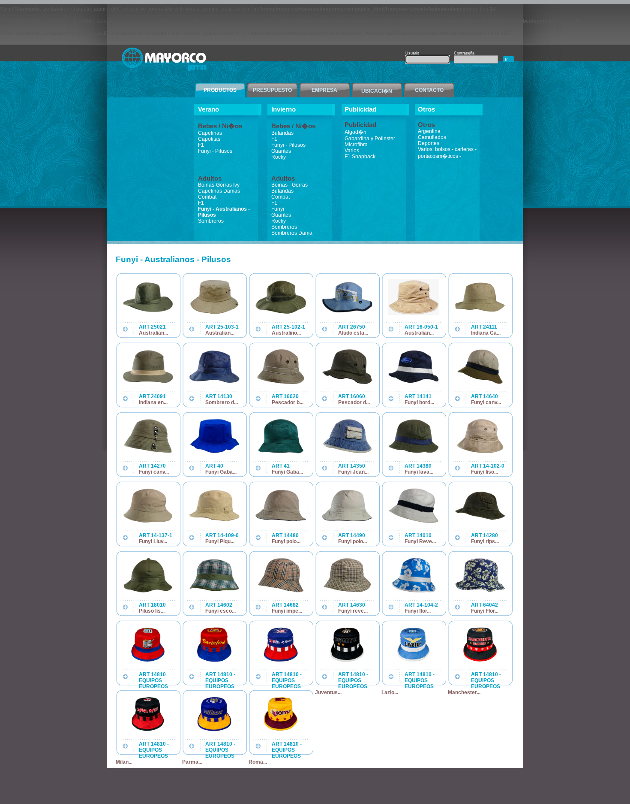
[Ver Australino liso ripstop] (280, 313)
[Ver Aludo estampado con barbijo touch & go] (347, 313)
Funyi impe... (287, 611)
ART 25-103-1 (222, 327)
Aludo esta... (353, 333)
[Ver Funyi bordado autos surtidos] (413, 383)
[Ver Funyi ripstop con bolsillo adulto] (480, 522)
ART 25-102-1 (288, 327)
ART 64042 (484, 605)
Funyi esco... (220, 611)
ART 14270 (152, 466)
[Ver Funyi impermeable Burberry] (280, 591)
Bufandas (282, 133)
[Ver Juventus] (347, 661)
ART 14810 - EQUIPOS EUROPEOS (220, 680)
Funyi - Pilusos (215, 151)
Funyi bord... (419, 402)
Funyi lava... (419, 472)
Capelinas (210, 133)
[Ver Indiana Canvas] (480, 313)
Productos (220, 90)
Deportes (428, 143)
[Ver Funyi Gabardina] (214, 452)
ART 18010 (152, 605)
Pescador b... (287, 402)
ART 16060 (351, 396)
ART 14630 (351, 605)
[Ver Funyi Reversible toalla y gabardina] (413, 522)
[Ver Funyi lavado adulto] (413, 452)
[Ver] (214, 591)
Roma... (258, 762)
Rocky (278, 157)
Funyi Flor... (484, 611)
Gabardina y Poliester (370, 139)
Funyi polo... (286, 541)
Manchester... (464, 692)
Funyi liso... (484, 472)
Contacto (429, 90)
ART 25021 (152, 327)
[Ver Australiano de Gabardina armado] (148, 313)
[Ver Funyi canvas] (480, 383)
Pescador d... (354, 402)
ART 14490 (351, 535)
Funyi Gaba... (221, 472)
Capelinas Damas (219, 191)
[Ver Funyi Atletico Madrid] (280, 661)
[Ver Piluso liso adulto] (148, 591)
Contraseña (464, 53)
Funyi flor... (418, 611)
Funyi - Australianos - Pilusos (224, 212)
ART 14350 (351, 466)
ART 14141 (418, 396)
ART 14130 (218, 396)
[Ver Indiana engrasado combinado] (148, 383)
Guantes (281, 151)
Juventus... (328, 692)
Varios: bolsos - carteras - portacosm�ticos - (447, 152)
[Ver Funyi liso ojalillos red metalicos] (480, 452)
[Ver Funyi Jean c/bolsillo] (347, 452)
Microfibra (356, 145)
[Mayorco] (164, 72)
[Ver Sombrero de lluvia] (214, 383)
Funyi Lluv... (153, 541)
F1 (201, 145)
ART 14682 (285, 605)
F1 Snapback (360, 157)
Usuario (412, 53)
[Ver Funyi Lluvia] (148, 522)
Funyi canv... (486, 402)
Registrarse (415, 66)
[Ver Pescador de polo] (347, 383)
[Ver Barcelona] (214, 661)
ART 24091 (152, 396)
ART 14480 (285, 535)
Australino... (286, 333)
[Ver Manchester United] (480, 661)
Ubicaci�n (376, 91)
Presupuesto (272, 90)
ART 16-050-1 (421, 327)
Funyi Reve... (420, 541)
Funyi (277, 209)
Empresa (324, 90)
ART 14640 (484, 396)
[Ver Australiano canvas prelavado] (413, 313)
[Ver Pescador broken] (280, 383)
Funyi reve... (353, 611)
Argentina (429, 131)
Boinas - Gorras (289, 185)
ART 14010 (418, 535)
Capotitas (209, 139)
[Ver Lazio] (413, 661)
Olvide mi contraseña (473, 66)
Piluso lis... (152, 611)
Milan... (124, 762)
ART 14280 (484, 535)
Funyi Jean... (353, 472)
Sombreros (211, 221)
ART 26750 (351, 327)
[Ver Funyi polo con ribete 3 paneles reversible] (347, 522)
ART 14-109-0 (222, 535)
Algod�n (355, 132)
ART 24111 (484, 327)
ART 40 (214, 466)
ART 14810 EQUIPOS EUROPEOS (153, 680)
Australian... (153, 333)
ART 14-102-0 (487, 466)
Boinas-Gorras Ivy (219, 185)
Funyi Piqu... (219, 541)
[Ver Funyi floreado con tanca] (413, 591)
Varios (352, 151)
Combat (207, 197)
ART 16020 (285, 396)
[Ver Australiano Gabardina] (214, 313)
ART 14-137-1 (155, 535)
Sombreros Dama (291, 233)
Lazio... (389, 692)
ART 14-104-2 (421, 605)
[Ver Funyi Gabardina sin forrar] (280, 452)
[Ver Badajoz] (148, 661)
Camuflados (432, 137)
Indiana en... (153, 402)
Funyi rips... (485, 541)
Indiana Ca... (486, 333)
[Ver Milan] (148, 730)
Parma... (192, 762)
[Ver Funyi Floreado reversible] (480, 591)
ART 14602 (218, 605)
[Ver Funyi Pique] (214, 522)
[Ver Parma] (214, 730)
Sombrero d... (221, 402)
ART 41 (281, 466)
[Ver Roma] (280, 730)
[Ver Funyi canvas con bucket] (148, 452)
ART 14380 (418, 466)
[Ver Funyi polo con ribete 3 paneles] (280, 522)
